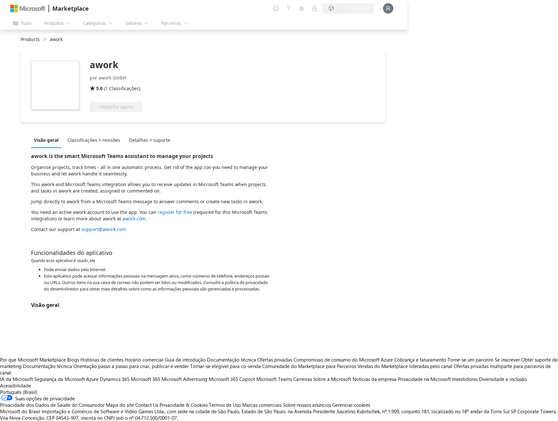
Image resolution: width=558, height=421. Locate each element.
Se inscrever (507, 359)
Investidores (465, 379)
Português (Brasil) (18, 392)
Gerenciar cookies (351, 405)
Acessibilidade (15, 385)
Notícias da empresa (375, 379)
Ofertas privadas (274, 359)
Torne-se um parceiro (470, 359)
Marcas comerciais (262, 405)
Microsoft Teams (274, 379)
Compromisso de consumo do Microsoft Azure (344, 359)
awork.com (134, 219)
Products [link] (30, 39)
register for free (175, 212)
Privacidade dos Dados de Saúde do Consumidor (52, 405)
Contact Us (146, 405)
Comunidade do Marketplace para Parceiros (309, 366)
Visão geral (46, 140)
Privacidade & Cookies (184, 405)
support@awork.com (103, 229)
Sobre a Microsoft (332, 379)
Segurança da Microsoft (59, 379)
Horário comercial (144, 359)
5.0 (99, 88)
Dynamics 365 (114, 379)
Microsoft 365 (145, 379)
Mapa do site (120, 405)
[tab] (48, 140)
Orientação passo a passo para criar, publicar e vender (131, 366)
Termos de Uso (225, 405)
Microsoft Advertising (184, 379)
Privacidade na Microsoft (424, 379)
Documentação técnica (231, 359)
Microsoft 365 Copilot (232, 379)
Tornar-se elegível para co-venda (225, 366)
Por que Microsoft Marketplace (33, 359)
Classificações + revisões (93, 140)
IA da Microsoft (16, 379)
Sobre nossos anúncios (307, 405)
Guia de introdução (185, 359)
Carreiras (302, 379)
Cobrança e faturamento (420, 359)
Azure (92, 379)
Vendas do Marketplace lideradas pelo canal (404, 366)
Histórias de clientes (101, 359)
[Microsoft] (27, 8)
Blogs (73, 359)
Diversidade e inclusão (503, 379)
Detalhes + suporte (149, 140)
